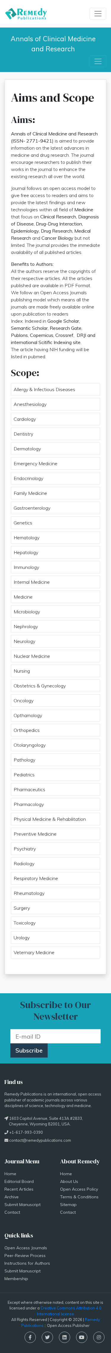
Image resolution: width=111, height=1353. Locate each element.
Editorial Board (19, 1181)
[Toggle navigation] (98, 14)
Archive (11, 1197)
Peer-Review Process (25, 1255)
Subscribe (29, 1050)
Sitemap (68, 1204)
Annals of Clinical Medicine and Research (54, 43)
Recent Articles (18, 1189)
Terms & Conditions (79, 1197)
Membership (16, 1278)
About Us (69, 1181)
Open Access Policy (79, 1189)
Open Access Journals (25, 1247)
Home (10, 1173)
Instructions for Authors (27, 1263)
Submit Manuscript (22, 1204)
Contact (12, 1212)
